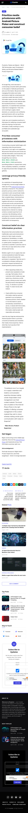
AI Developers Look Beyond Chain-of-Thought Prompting (18, 598)
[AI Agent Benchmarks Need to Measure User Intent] (14, 539)
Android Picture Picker (17, 186)
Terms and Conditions (19, 804)
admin (8, 32)
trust (21, 476)
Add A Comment (14, 583)
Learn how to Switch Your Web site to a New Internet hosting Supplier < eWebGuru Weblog (20, 496)
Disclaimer (20, 802)
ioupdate (11, 808)
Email (17, 664)
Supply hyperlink (7, 464)
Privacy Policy (6, 804)
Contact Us (12, 802)
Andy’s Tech (14, 617)
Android (5, 473)
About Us (5, 802)
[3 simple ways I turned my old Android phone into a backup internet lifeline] (14, 514)
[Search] (25, 2)
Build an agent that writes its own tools (14, 575)
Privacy (16, 476)
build (10, 473)
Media (14, 473)
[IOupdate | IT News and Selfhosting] (14, 2)
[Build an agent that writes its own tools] (14, 564)
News (4, 11)
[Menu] (3, 2)
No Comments (6, 34)
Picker (4, 476)
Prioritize (10, 476)
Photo (19, 473)
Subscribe (17, 683)
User (4, 478)
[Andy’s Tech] (5, 618)
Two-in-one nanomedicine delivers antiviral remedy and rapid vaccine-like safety (8, 496)
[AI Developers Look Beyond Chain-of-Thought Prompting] (5, 598)
